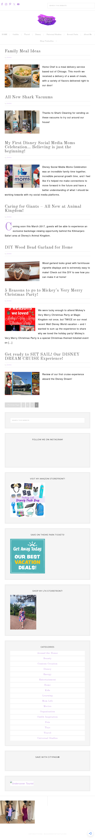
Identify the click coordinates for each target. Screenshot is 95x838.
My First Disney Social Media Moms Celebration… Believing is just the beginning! (40, 147)
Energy (47, 674)
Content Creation (47, 664)
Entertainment (47, 680)
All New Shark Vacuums (29, 97)
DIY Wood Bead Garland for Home (39, 247)
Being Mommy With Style (47, 20)
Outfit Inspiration (47, 717)
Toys (47, 727)
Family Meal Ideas (23, 51)
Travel (47, 733)
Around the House (47, 653)
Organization (47, 712)
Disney (47, 669)
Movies (47, 706)
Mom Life (47, 701)
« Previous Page (12, 405)
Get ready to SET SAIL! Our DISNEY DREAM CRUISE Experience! (42, 356)
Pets (47, 722)
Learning (47, 696)
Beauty (47, 658)
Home (47, 685)
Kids (47, 690)
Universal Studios (47, 738)
